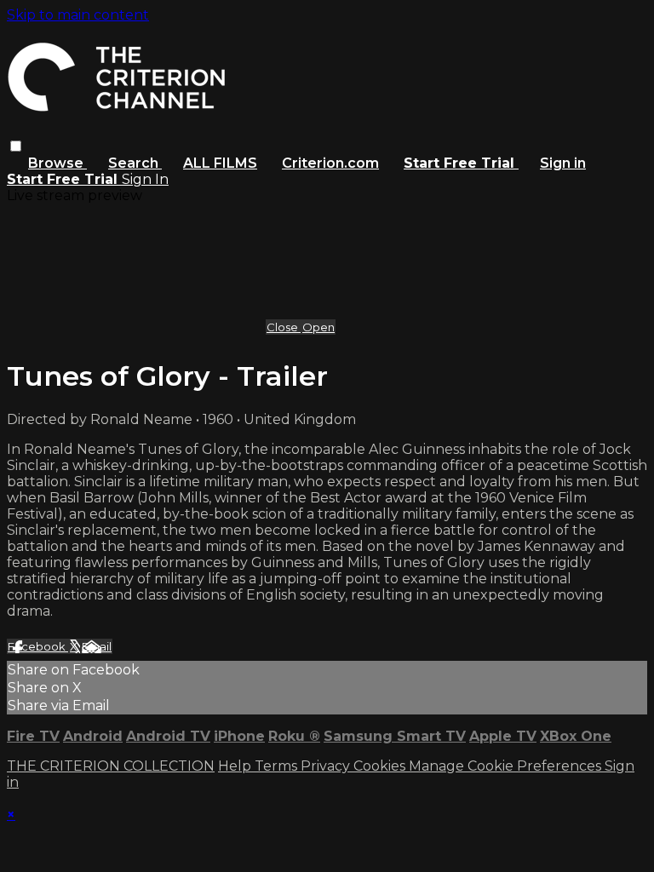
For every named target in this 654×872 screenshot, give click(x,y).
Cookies (381, 766)
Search (135, 163)
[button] (15, 146)
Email (97, 646)
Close (284, 327)
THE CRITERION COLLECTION (111, 766)
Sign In (145, 179)
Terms (278, 766)
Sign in (563, 163)
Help (236, 766)
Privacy (327, 766)
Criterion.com (330, 163)
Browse (57, 163)
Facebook (38, 646)
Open (318, 327)
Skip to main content (78, 15)
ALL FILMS (220, 163)
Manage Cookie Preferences (507, 766)
